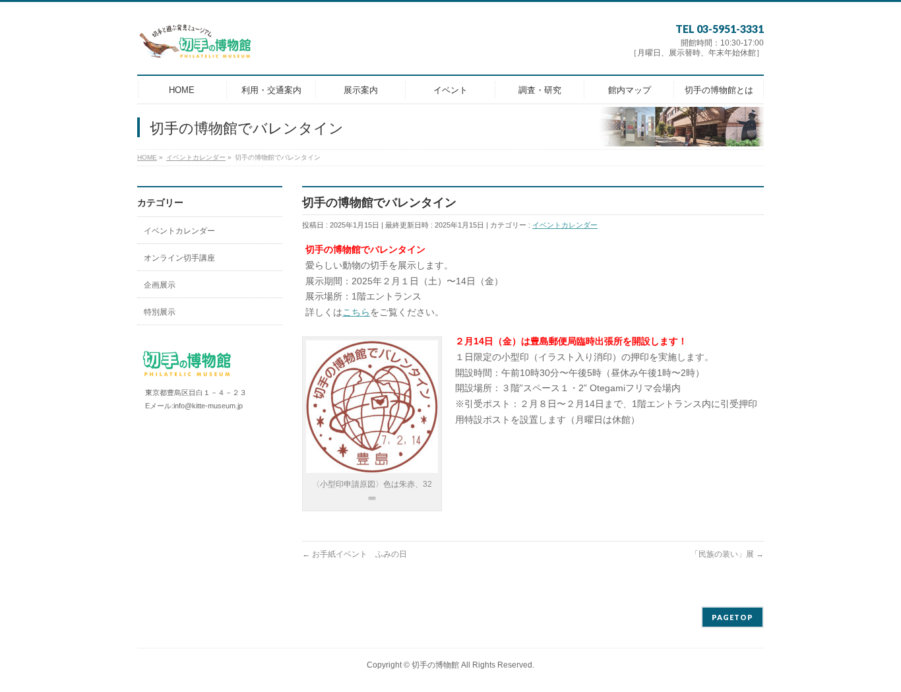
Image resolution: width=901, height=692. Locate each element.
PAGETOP (732, 617)
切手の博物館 (435, 665)
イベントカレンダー (565, 225)
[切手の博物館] (195, 46)
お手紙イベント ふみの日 (354, 554)
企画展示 (159, 285)
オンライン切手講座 (179, 258)
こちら (356, 312)
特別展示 (159, 312)
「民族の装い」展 (727, 554)
